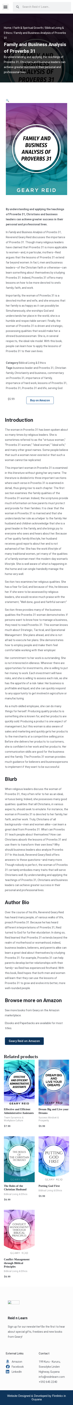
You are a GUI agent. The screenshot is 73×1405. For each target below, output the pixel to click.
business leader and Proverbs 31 (33, 367)
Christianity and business (30, 372)
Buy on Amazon (40, 400)
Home (7, 27)
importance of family (39, 378)
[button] (5, 7)
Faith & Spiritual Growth (28, 27)
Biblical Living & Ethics (32, 362)
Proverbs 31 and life (34, 388)
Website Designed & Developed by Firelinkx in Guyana (36, 1397)
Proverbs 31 (13, 388)
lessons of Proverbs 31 (52, 383)
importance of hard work (21, 383)
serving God (55, 388)
